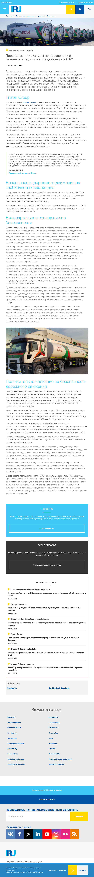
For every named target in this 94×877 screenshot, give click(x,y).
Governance (53, 728)
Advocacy (11, 717)
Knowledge (53, 733)
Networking (12, 738)
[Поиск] (70, 9)
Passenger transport (15, 743)
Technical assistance (15, 759)
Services (52, 749)
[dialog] (47, 870)
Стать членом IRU (66, 2)
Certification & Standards (59, 688)
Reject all (62, 870)
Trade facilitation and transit (60, 759)
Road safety (12, 688)
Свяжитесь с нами (85, 2)
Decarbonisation (14, 722)
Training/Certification (16, 764)
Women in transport (57, 764)
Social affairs (12, 754)
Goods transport (14, 728)
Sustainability (54, 754)
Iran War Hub (6, 2)
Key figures (12, 733)
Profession (53, 743)
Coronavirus (54, 717)
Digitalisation (54, 722)
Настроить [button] (52, 870)
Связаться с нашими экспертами (47, 565)
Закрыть (82, 870)
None (51, 738)
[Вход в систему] (79, 9)
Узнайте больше (55, 790)
